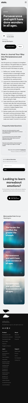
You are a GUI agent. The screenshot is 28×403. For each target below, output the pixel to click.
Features (4, 343)
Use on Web (5, 341)
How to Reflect (5, 357)
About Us (17, 334)
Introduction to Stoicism (5, 354)
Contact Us (23, 149)
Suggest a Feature (6, 346)
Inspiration (4, 359)
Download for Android (7, 337)
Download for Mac (6, 339)
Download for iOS (6, 334)
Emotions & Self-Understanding (6, 362)
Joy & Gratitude (6, 384)
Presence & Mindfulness (5, 370)
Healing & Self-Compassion (5, 366)
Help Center (17, 351)
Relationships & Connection (5, 374)
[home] (4, 2)
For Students (18, 358)
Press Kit (17, 339)
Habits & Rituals (5, 380)
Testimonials (17, 337)
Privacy (16, 353)
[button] (25, 2)
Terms (16, 355)
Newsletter (4, 351)
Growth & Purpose (6, 382)
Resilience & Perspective (5, 377)
